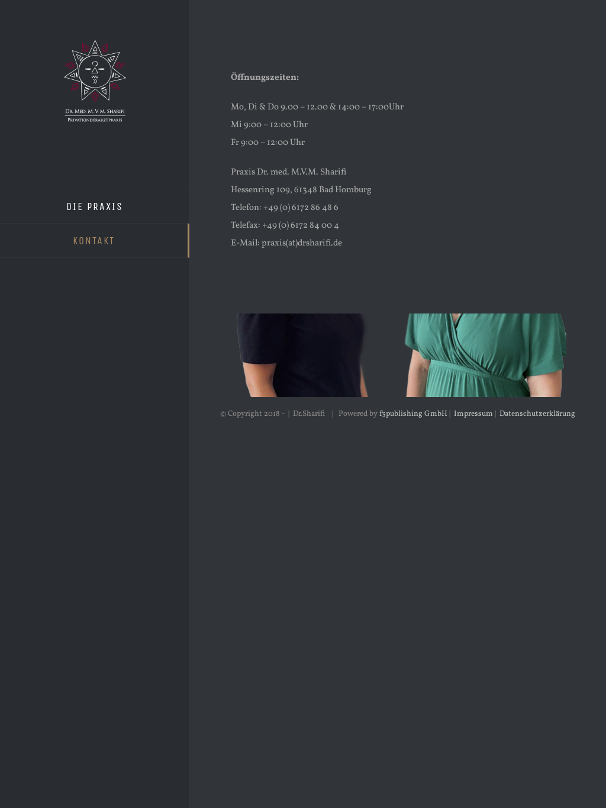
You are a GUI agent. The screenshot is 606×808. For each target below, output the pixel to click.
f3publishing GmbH (413, 414)
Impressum (473, 414)
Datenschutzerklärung (537, 414)
